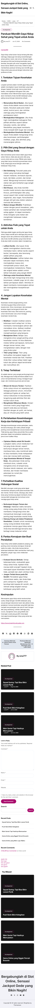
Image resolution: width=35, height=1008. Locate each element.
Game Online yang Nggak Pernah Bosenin (15, 836)
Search (4, 806)
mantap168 (4, 50)
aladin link (4, 859)
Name (3, 772)
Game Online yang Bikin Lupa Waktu (13, 840)
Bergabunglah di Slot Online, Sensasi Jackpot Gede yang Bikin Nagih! (14, 8)
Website (3, 787)
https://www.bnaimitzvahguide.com (12, 623)
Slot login (4, 861)
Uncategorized (6, 29)
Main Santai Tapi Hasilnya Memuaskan (14, 831)
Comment (4, 749)
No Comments (26, 41)
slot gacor (4, 864)
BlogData (27, 1003)
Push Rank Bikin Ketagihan (13, 708)
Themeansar (17, 1005)
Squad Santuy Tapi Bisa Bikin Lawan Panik (15, 822)
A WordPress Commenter (9, 851)
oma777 (23, 656)
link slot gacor (5, 863)
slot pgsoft (4, 866)
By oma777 (7, 41)
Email (3, 780)
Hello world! (22, 851)
